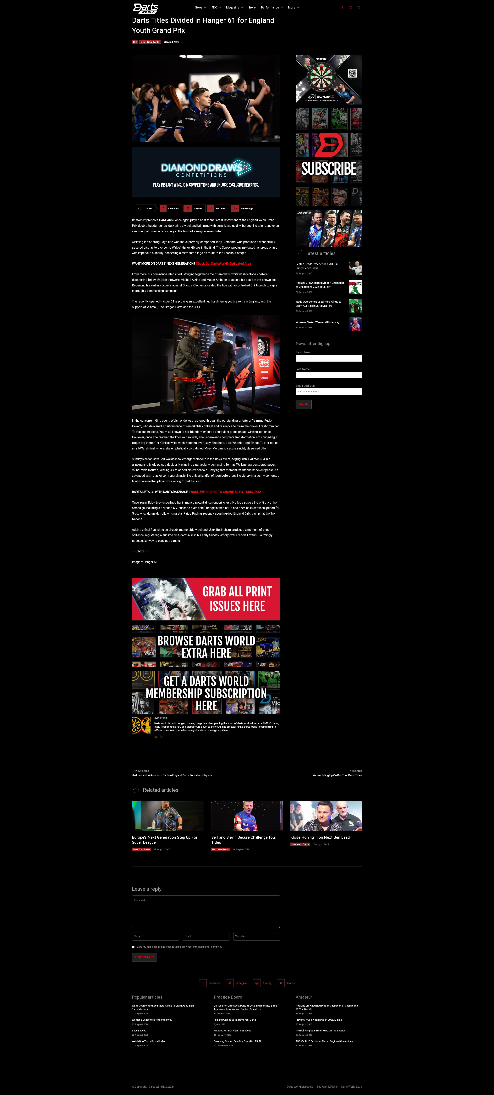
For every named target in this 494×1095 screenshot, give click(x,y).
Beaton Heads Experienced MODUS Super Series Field (317, 266)
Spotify (267, 983)
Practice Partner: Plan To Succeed (232, 1030)
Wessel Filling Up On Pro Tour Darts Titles (337, 775)
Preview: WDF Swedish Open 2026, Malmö (319, 1020)
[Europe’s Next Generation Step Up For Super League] (168, 816)
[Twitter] (359, 7)
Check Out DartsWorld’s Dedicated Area (223, 263)
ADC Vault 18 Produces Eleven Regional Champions (324, 1041)
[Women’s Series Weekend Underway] (355, 324)
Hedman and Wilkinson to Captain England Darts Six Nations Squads (172, 775)
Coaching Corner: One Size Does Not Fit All (237, 1041)
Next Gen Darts (149, 42)
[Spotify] (257, 983)
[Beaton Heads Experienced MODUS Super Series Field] (355, 268)
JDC (135, 42)
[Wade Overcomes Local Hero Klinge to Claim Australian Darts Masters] (355, 306)
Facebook (214, 983)
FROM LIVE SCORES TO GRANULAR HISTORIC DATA (225, 492)
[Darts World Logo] (153, 8)
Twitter (291, 983)
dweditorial (160, 718)
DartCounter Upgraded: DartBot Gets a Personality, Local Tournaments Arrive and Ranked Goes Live (245, 1007)
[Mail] (155, 735)
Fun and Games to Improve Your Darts (235, 1020)
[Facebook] (342, 7)
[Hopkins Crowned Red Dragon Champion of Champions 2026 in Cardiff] (355, 287)
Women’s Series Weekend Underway (317, 322)
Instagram (241, 983)
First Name (303, 352)
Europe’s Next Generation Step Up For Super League (164, 840)
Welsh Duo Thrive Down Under (148, 1041)
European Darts (300, 844)
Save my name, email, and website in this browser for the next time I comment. (179, 947)
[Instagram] (351, 7)
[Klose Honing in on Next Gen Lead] (326, 816)
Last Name (303, 369)
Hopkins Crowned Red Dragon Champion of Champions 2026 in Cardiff (320, 285)
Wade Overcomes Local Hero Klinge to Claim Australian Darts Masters (318, 304)
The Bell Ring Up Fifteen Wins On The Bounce (320, 1030)
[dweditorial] (141, 727)
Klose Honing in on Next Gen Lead (320, 837)
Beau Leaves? (139, 1030)
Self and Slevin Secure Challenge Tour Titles (243, 840)
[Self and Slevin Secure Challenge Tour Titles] (247, 816)
